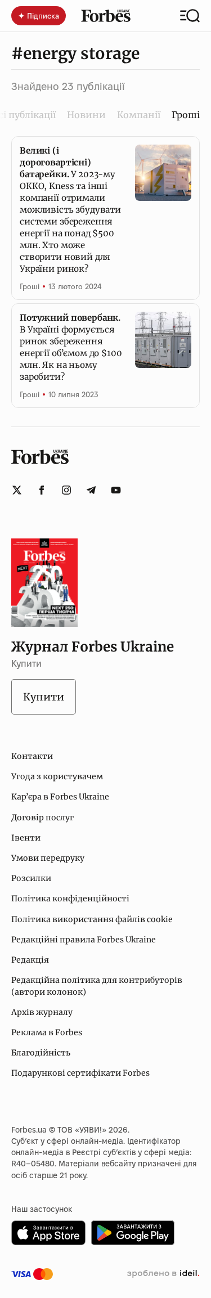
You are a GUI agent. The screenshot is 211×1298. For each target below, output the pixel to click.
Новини (86, 114)
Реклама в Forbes (46, 1032)
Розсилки (31, 878)
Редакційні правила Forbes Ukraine (83, 940)
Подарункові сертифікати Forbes (80, 1073)
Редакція (30, 960)
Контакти (32, 756)
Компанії (138, 114)
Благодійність (40, 1053)
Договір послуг (42, 817)
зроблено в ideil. (163, 1274)
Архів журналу (42, 1012)
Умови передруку (47, 858)
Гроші (29, 286)
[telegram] (91, 490)
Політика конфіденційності (70, 898)
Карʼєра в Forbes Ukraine (60, 797)
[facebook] (41, 490)
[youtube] (116, 490)
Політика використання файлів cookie (92, 919)
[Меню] (190, 15)
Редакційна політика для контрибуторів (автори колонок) (96, 985)
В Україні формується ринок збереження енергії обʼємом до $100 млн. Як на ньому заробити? (71, 347)
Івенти (26, 838)
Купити (43, 696)
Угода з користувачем (57, 776)
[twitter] (17, 490)
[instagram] (66, 490)
